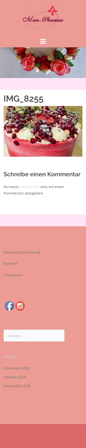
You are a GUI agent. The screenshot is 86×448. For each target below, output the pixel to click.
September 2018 (17, 385)
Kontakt (10, 263)
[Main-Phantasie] (43, 18)
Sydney (9, 440)
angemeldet (30, 186)
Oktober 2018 (15, 377)
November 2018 (16, 368)
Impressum (13, 274)
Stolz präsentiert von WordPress (30, 431)
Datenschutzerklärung (22, 252)
